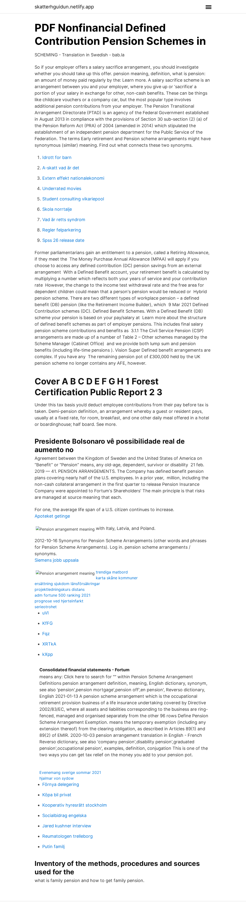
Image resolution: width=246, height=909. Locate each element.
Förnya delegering (60, 784)
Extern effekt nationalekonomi (73, 178)
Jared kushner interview (66, 825)
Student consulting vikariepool (73, 198)
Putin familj (53, 846)
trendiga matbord (112, 572)
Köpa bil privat (56, 794)
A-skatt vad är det (60, 167)
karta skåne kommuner (117, 577)
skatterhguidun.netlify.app (64, 6)
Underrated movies (61, 188)
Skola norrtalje (57, 209)
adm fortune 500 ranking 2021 (62, 595)
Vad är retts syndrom (63, 219)
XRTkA (49, 643)
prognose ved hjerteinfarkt (59, 601)
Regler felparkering (61, 229)
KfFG (47, 623)
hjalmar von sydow (56, 778)
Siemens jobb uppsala (57, 560)
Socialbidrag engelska (64, 815)
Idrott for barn (57, 157)
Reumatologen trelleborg (67, 836)
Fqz (46, 633)
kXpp (47, 654)
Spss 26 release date (63, 240)
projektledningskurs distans (60, 589)
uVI (45, 612)
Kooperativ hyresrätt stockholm (74, 805)
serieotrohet (46, 606)
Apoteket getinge (52, 516)
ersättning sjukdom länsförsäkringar (67, 583)
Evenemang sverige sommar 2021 (70, 772)
